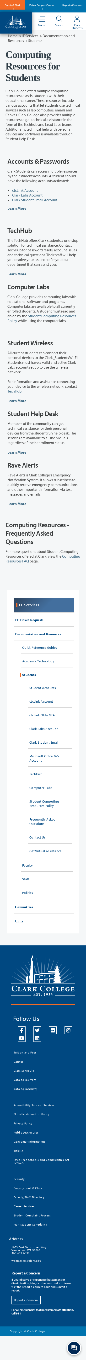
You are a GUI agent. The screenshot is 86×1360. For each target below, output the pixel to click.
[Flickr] (53, 1030)
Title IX (18, 1150)
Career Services (24, 1206)
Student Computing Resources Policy (44, 803)
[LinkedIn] (37, 1038)
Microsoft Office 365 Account (44, 758)
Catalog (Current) (26, 1080)
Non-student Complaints (31, 1224)
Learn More (16, 208)
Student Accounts (42, 688)
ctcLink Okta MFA (42, 715)
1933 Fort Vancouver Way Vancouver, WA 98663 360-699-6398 (28, 1250)
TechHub (14, 391)
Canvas (19, 1061)
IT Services (30, 35)
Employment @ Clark (28, 1188)
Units (19, 921)
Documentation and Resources (38, 634)
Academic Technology (38, 661)
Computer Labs (40, 788)
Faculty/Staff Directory (29, 1197)
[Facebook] (22, 1030)
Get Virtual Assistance (45, 851)
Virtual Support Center (41, 5)
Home (12, 35)
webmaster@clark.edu (26, 1260)
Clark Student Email (44, 742)
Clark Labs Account (27, 195)
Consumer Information (29, 1141)
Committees (24, 907)
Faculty (27, 865)
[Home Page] (16, 21)
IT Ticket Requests (29, 620)
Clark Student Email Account (34, 199)
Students (29, 675)
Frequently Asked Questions (42, 821)
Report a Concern (71, 5)
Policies (27, 893)
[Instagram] (68, 1030)
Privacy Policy (23, 1123)
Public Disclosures (26, 1132)
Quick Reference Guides (39, 647)
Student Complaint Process (32, 1215)
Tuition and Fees (25, 1052)
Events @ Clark (12, 5)
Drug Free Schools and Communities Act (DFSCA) (41, 1161)
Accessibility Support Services (34, 1105)
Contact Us (37, 837)
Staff (25, 879)
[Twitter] (37, 1030)
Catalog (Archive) (25, 1089)
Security (19, 1179)
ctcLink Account (25, 190)
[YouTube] (22, 1038)
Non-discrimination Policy (31, 1114)
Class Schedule (24, 1070)
